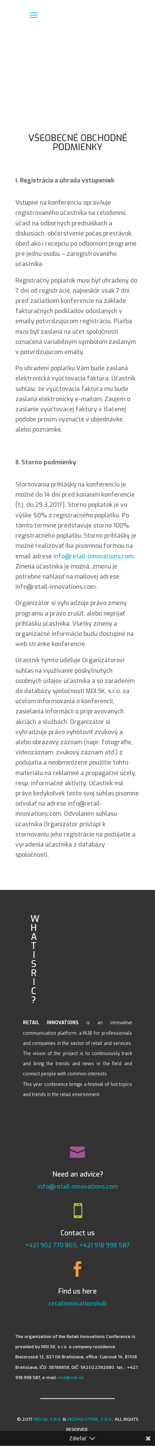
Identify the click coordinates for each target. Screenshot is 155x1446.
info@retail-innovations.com (93, 556)
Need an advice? (77, 1174)
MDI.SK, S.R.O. (47, 1419)
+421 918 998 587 (104, 1245)
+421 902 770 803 (50, 1245)
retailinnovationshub (77, 1304)
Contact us (78, 1233)
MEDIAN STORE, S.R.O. (89, 1419)
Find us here (77, 1291)
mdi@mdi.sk (71, 1377)
